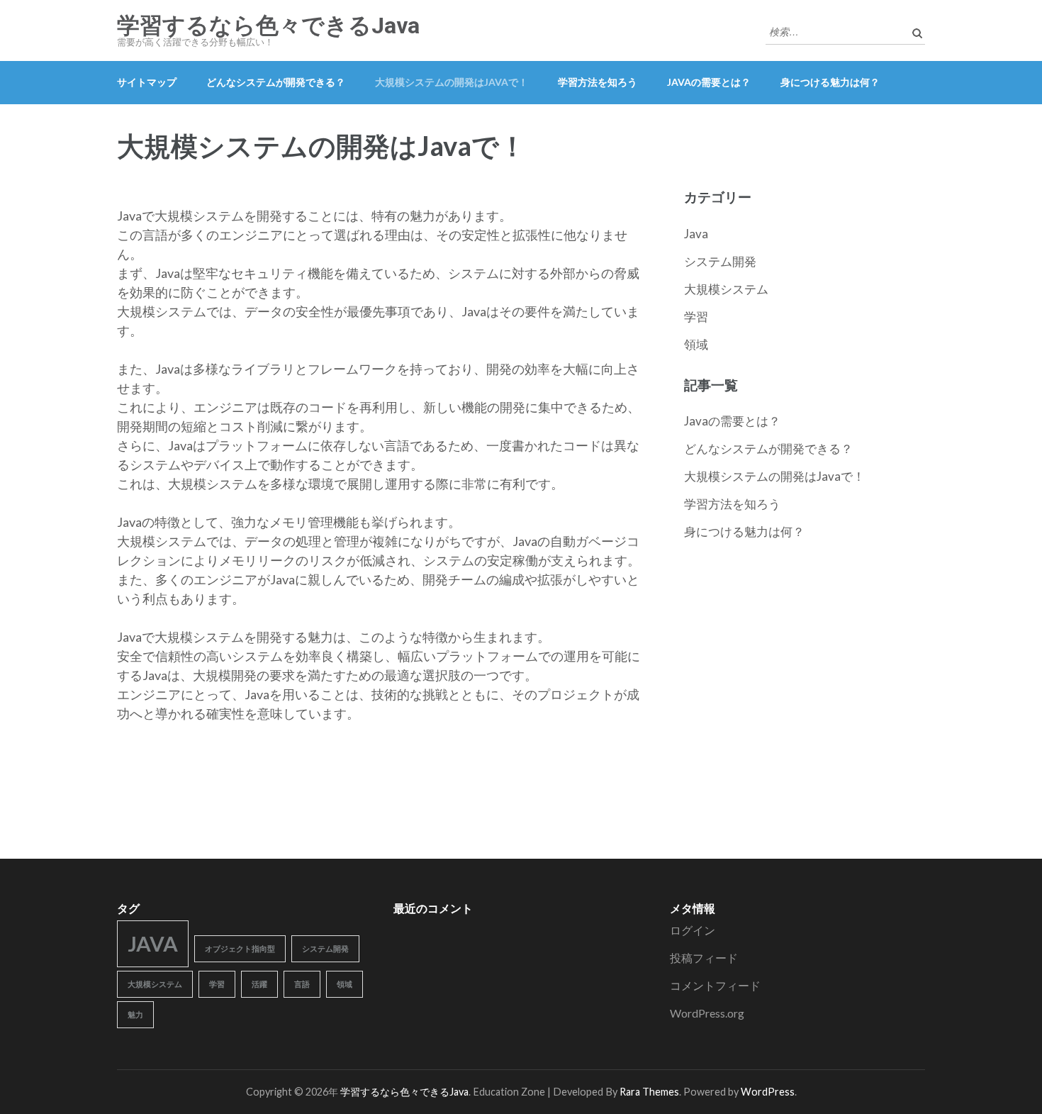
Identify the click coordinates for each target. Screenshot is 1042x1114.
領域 (696, 344)
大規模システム (726, 289)
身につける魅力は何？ (830, 82)
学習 (696, 316)
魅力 (135, 1014)
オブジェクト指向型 (240, 948)
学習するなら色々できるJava (268, 25)
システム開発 (720, 261)
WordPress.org (707, 1013)
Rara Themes (649, 1092)
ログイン (692, 930)
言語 (302, 983)
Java (696, 233)
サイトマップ (147, 82)
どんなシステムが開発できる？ (275, 82)
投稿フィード (704, 957)
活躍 (259, 983)
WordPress (768, 1092)
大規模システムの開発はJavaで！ (451, 82)
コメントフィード (715, 985)
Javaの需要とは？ (709, 82)
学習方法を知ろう (597, 82)
